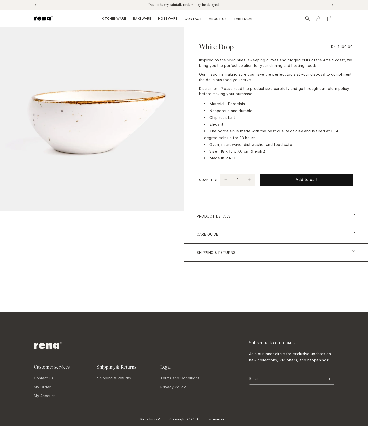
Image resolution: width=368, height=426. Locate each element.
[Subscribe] (328, 379)
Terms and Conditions (180, 378)
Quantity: (208, 180)
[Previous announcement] (35, 5)
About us (218, 19)
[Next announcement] (332, 5)
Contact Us (43, 378)
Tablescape (244, 19)
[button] (307, 18)
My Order (42, 387)
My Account (44, 396)
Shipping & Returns (114, 378)
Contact (193, 19)
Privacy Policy (173, 387)
